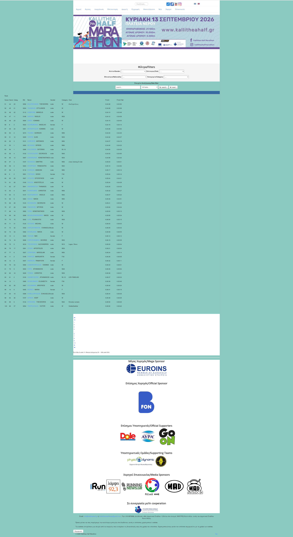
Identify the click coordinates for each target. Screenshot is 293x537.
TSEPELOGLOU (33, 306)
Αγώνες (88, 9)
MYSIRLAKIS (32, 232)
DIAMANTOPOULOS (34, 265)
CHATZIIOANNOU (33, 240)
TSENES (30, 133)
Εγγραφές (136, 9)
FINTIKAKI (31, 174)
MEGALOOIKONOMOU (35, 215)
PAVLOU (30, 182)
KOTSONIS (31, 302)
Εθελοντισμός (112, 9)
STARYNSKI (31, 252)
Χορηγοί (168, 9)
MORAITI (30, 289)
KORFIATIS (31, 141)
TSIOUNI (30, 236)
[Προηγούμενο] (74, 320)
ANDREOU (31, 261)
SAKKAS (30, 116)
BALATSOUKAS (32, 104)
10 (74, 343)
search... (164, 87)
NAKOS (30, 199)
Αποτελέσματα (149, 9)
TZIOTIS (30, 137)
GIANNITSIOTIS (33, 277)
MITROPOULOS (32, 129)
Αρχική (78, 9)
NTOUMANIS (31, 285)
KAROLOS (31, 170)
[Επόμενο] (74, 345)
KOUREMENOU (32, 125)
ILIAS (29, 219)
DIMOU (29, 120)
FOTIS (29, 269)
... (74, 331)
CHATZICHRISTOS (34, 228)
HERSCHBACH (32, 281)
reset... (174, 87)
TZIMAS (30, 273)
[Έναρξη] (74, 318)
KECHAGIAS (31, 203)
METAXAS (31, 145)
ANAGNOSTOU (32, 186)
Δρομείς (125, 9)
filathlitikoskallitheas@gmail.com (110, 516)
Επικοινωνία (180, 9)
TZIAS (29, 211)
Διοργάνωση (99, 9)
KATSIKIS (30, 223)
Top (216, 534)
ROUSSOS (31, 162)
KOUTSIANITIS (32, 195)
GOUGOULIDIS (32, 153)
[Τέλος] (74, 347)
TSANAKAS (31, 108)
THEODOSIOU (32, 244)
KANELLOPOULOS (33, 294)
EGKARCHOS (32, 158)
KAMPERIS (31, 112)
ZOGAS (30, 248)
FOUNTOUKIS (32, 190)
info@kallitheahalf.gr (91, 516)
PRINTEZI (30, 256)
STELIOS (30, 178)
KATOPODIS (32, 166)
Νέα (160, 9)
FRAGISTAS (31, 207)
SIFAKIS (30, 298)
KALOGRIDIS (32, 149)
